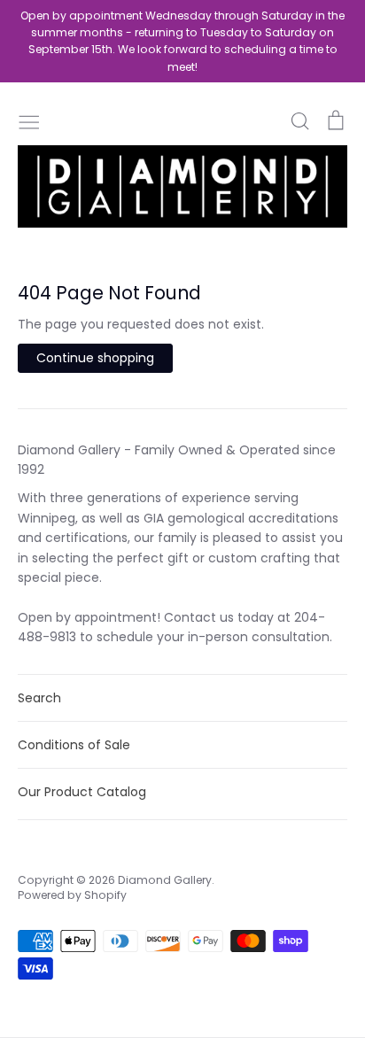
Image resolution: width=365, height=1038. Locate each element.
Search (39, 698)
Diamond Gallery (165, 879)
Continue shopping (95, 358)
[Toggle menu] (29, 120)
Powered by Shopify (72, 894)
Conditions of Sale (74, 745)
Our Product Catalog (82, 792)
